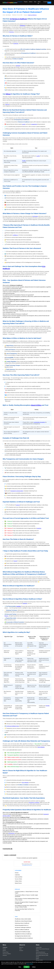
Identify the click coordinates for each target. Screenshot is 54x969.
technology (35, 216)
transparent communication (17, 490)
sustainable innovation (39, 422)
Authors (30, 1)
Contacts (45, 1)
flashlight (18, 65)
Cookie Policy (39, 947)
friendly (15, 561)
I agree (26, 966)
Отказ (20, 966)
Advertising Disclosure (40, 952)
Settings (33, 966)
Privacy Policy (5, 952)
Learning (18, 606)
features (6, 615)
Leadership (17, 874)
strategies (25, 603)
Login (49, 2)
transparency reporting (34, 802)
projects (18, 505)
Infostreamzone (10, 2)
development (11, 833)
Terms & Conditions (7, 953)
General (16, 872)
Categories (20, 1)
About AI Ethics (36, 405)
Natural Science (18, 883)
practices (39, 528)
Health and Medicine (32, 14)
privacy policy (30, 963)
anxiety (23, 124)
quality (38, 156)
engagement (34, 124)
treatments (15, 43)
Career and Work (18, 876)
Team (35, 1)
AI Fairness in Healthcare (18, 19)
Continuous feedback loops (12, 726)
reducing (7, 104)
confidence (15, 235)
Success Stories (18, 879)
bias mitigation (41, 747)
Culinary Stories (18, 881)
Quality (24, 160)
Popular (26, 1)
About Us (21, 947)
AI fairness (22, 25)
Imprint (37, 958)
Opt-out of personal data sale (42, 953)
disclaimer (5, 955)
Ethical (8, 94)
